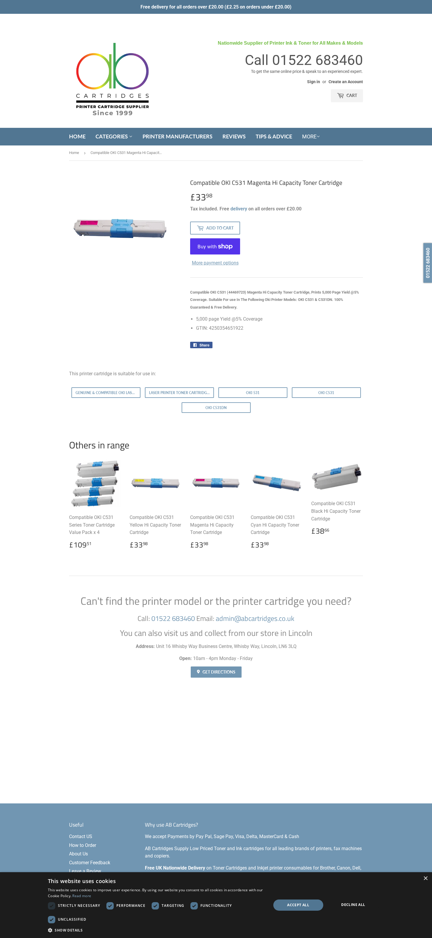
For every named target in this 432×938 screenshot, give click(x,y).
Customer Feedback (89, 862)
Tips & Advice (274, 136)
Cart (351, 95)
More (309, 136)
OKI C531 (326, 393)
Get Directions (218, 671)
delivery (238, 209)
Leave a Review (85, 871)
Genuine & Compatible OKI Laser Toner (108, 393)
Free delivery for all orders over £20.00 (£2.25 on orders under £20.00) (216, 7)
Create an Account (346, 81)
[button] (156, 930)
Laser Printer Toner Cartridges (180, 393)
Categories (112, 136)
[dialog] (216, 905)
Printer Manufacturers (177, 136)
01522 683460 (317, 60)
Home (77, 136)
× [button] (425, 878)
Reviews (234, 136)
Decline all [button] (353, 904)
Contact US (80, 836)
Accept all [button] (298, 904)
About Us (78, 854)
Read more (81, 895)
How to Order (82, 845)
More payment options (215, 263)
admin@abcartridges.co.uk (255, 618)
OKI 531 (252, 393)
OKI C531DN (216, 408)
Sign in (313, 81)
